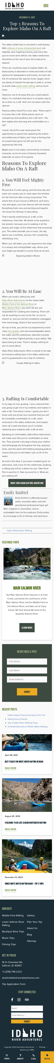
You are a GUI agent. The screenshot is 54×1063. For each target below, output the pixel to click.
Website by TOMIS (27, 1050)
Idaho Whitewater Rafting (19, 530)
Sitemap (31, 941)
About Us (32, 928)
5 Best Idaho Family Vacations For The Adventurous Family (26, 717)
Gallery (31, 915)
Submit (27, 691)
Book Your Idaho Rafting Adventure (27, 483)
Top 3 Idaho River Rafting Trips (23, 722)
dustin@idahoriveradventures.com (20, 977)
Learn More (27, 627)
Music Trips (8, 937)
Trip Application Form (13, 984)
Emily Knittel (15, 492)
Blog (29, 934)
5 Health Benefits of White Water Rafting (27, 726)
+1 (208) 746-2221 (12, 971)
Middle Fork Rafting (13, 915)
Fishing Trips (9, 944)
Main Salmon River (11, 308)
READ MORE (10, 768)
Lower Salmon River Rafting (13, 923)
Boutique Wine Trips (13, 931)
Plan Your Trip (34, 921)
